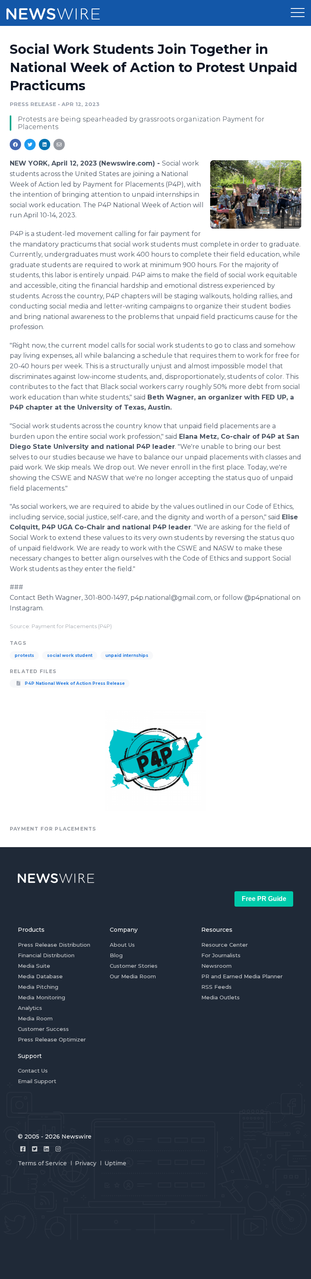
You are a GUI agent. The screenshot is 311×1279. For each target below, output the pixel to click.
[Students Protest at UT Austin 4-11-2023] (255, 194)
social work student (69, 655)
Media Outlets (220, 997)
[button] (298, 13)
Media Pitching (38, 987)
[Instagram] (58, 1149)
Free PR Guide (264, 898)
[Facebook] (23, 1149)
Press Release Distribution (54, 944)
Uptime (115, 1163)
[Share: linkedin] (45, 144)
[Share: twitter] (30, 144)
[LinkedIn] (46, 1149)
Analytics (30, 1008)
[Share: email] (59, 144)
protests (24, 655)
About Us (122, 944)
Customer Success (43, 1029)
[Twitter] (34, 1149)
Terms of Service (42, 1163)
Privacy (85, 1163)
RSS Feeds (216, 987)
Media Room (35, 1018)
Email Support (37, 1081)
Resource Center (224, 944)
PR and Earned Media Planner (242, 976)
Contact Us (33, 1070)
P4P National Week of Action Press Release (74, 683)
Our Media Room (133, 976)
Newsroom (216, 965)
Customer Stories (134, 965)
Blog (116, 955)
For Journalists (221, 955)
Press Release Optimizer (52, 1039)
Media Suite (34, 965)
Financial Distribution (46, 955)
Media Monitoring (41, 997)
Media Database (40, 976)
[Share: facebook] (15, 144)
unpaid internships (126, 655)
